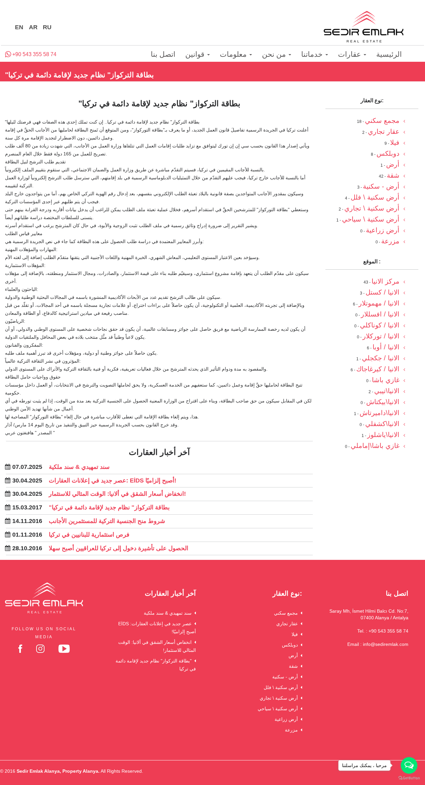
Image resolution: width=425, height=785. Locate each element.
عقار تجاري (288, 623)
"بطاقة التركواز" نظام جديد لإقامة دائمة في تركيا (109, 507)
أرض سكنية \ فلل (282, 687)
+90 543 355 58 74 (33, 54)
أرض (294, 655)
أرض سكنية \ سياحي (279, 708)
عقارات (350, 54)
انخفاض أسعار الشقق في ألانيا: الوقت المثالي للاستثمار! (117, 493)
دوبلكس (291, 645)
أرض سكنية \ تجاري (280, 698)
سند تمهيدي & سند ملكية (79, 467)
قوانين (196, 54)
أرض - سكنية (286, 676)
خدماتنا (313, 54)
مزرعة (292, 730)
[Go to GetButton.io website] (409, 778)
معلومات (234, 54)
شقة (294, 666)
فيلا (296, 634)
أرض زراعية (287, 719)
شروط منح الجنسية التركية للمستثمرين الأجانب (107, 521)
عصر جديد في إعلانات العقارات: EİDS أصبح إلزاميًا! (112, 480)
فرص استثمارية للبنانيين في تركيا (89, 534)
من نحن (275, 54)
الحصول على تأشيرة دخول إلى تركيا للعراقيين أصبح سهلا (118, 548)
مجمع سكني (287, 613)
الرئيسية (389, 54)
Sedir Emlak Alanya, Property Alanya (57, 771)
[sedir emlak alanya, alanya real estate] (363, 27)
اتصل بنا (163, 54)
